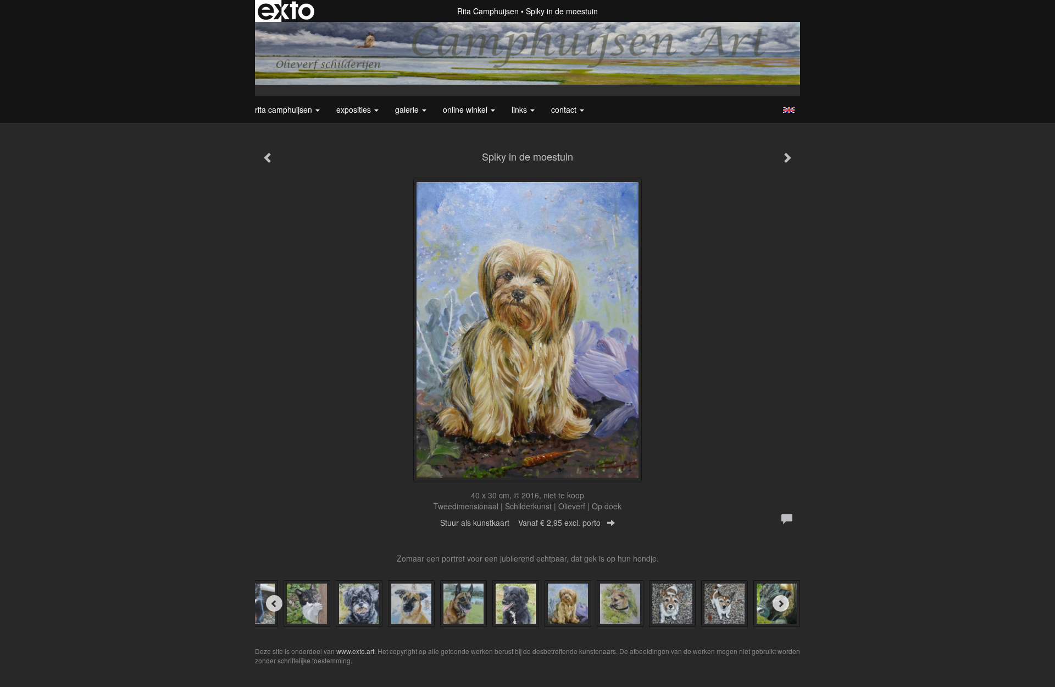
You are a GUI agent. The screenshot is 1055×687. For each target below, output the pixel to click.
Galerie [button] (408, 109)
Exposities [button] (354, 109)
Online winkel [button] (466, 109)
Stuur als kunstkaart (520, 522)
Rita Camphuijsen (488, 11)
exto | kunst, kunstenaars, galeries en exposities (286, 11)
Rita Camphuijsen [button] (284, 109)
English (788, 110)
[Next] (781, 603)
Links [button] (520, 109)
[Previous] (274, 603)
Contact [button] (565, 109)
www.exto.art (355, 651)
